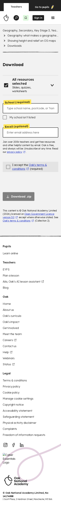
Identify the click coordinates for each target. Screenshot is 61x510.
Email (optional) (16, 127)
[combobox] (30, 108)
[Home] (6, 18)
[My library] (25, 18)
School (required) (17, 102)
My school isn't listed (22, 117)
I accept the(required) (29, 166)
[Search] (16, 18)
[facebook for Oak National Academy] (13, 445)
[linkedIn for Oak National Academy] (21, 445)
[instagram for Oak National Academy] (5, 445)
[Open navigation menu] (53, 18)
